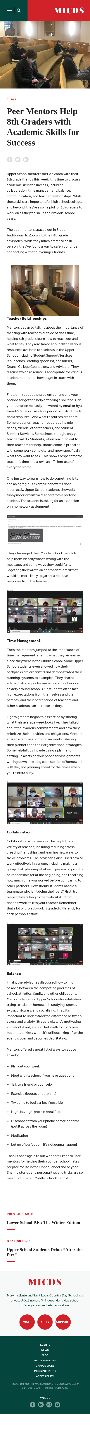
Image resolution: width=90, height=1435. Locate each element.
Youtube (57, 1404)
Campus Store (45, 1365)
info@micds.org (56, 1388)
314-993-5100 (31, 1388)
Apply (45, 1322)
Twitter (18, 159)
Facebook (9, 159)
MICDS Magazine (45, 1360)
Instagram (49, 1404)
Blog (45, 1355)
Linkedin (26, 159)
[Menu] (9, 10)
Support (63, 1322)
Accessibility (45, 1376)
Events (45, 1345)
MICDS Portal (43, 1371)
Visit (27, 1322)
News (45, 1350)
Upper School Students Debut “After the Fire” (44, 1252)
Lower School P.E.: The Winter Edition (43, 1222)
